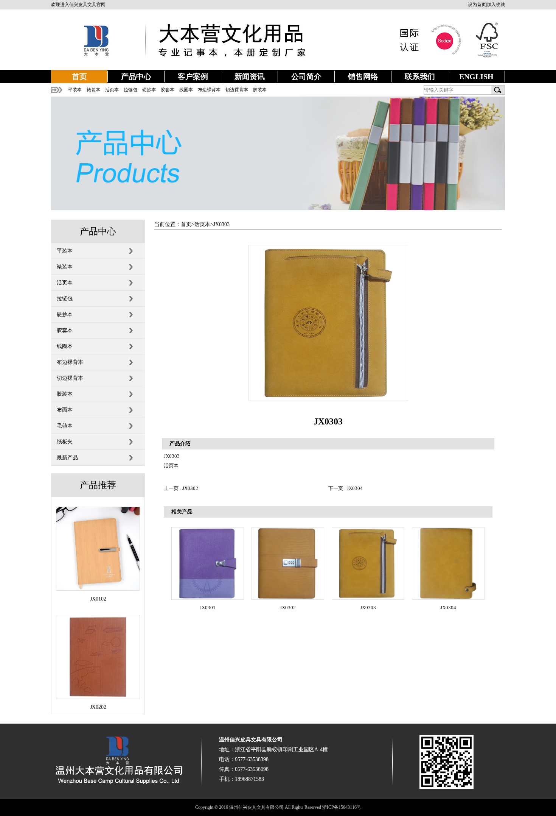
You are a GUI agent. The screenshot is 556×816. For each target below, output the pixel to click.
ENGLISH (476, 76)
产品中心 (136, 76)
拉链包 (130, 89)
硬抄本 (149, 89)
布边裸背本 (209, 89)
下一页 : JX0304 (345, 488)
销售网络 (363, 76)
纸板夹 (65, 442)
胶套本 (167, 89)
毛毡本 (65, 426)
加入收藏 (496, 4)
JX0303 (221, 224)
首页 (79, 76)
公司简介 (306, 76)
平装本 (75, 89)
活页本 (112, 89)
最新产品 (67, 457)
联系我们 (420, 76)
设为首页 (477, 4)
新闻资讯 (250, 76)
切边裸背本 (236, 89)
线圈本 (186, 89)
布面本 (65, 410)
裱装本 (93, 89)
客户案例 (193, 76)
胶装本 (260, 89)
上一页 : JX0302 (181, 488)
